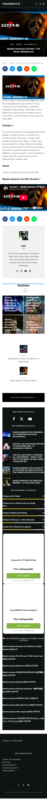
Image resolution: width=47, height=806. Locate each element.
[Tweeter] (12, 69)
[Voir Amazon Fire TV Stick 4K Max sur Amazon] (23, 546)
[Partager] (5, 69)
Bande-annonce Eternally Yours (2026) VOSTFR (22, 705)
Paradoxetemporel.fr (10, 768)
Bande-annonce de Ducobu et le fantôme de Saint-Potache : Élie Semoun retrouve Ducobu (28, 470)
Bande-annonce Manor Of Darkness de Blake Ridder (23, 359)
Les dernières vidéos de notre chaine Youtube (24, 639)
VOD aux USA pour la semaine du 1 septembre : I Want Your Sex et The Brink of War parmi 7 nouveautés (28, 458)
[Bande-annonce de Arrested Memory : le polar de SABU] (12, 324)
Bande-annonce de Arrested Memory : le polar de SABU (27, 482)
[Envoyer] (27, 69)
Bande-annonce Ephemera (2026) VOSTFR (20, 666)
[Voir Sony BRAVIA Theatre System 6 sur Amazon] (23, 596)
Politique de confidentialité (12, 741)
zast (12, 44)
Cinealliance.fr (11, 3)
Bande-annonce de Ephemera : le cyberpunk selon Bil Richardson (28, 434)
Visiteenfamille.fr (8, 771)
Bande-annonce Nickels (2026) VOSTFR (19, 682)
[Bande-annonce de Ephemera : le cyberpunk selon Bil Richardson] (12, 305)
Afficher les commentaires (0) (22, 397)
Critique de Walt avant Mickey (14, 513)
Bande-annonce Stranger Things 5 (23, 379)
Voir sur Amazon (23, 576)
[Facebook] (18, 785)
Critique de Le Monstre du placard (16, 527)
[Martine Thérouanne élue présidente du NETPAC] (34, 324)
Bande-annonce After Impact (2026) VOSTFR (21, 712)
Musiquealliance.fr (9, 765)
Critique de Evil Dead (11, 496)
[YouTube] (28, 785)
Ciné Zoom (6, 762)
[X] (23, 785)
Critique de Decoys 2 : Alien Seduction (18, 520)
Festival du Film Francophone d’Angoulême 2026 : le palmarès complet (28, 446)
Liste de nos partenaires (11, 759)
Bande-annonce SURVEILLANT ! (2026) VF (20, 698)
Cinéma (19, 44)
